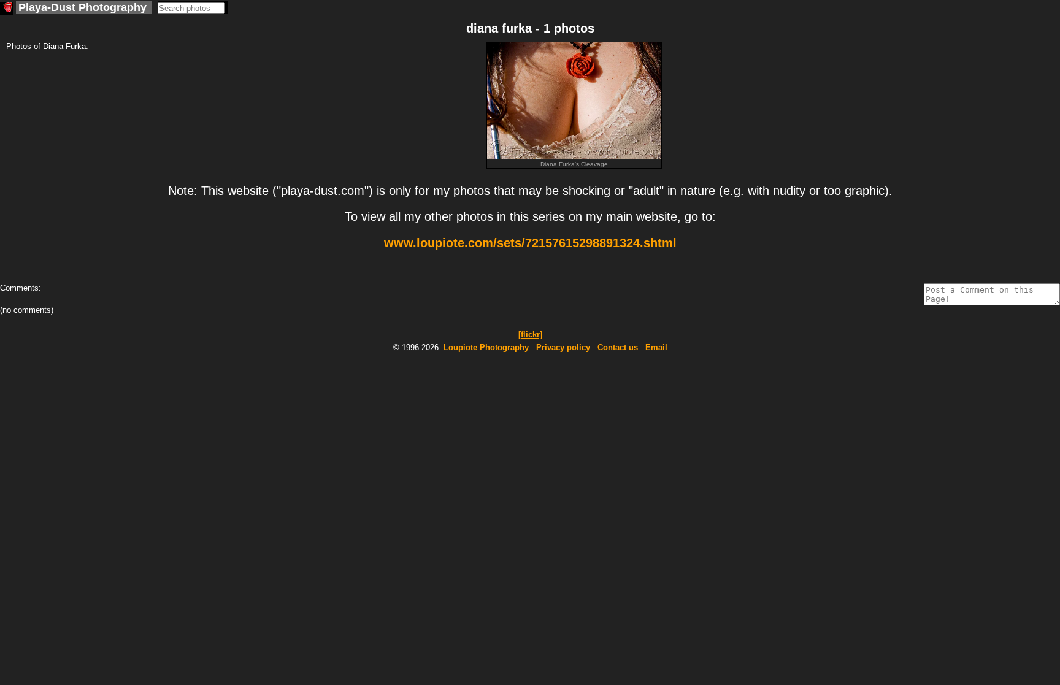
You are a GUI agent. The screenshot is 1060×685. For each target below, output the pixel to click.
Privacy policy (563, 347)
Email (656, 347)
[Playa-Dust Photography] (6, 8)
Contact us (617, 347)
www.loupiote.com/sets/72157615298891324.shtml (530, 243)
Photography (486, 347)
